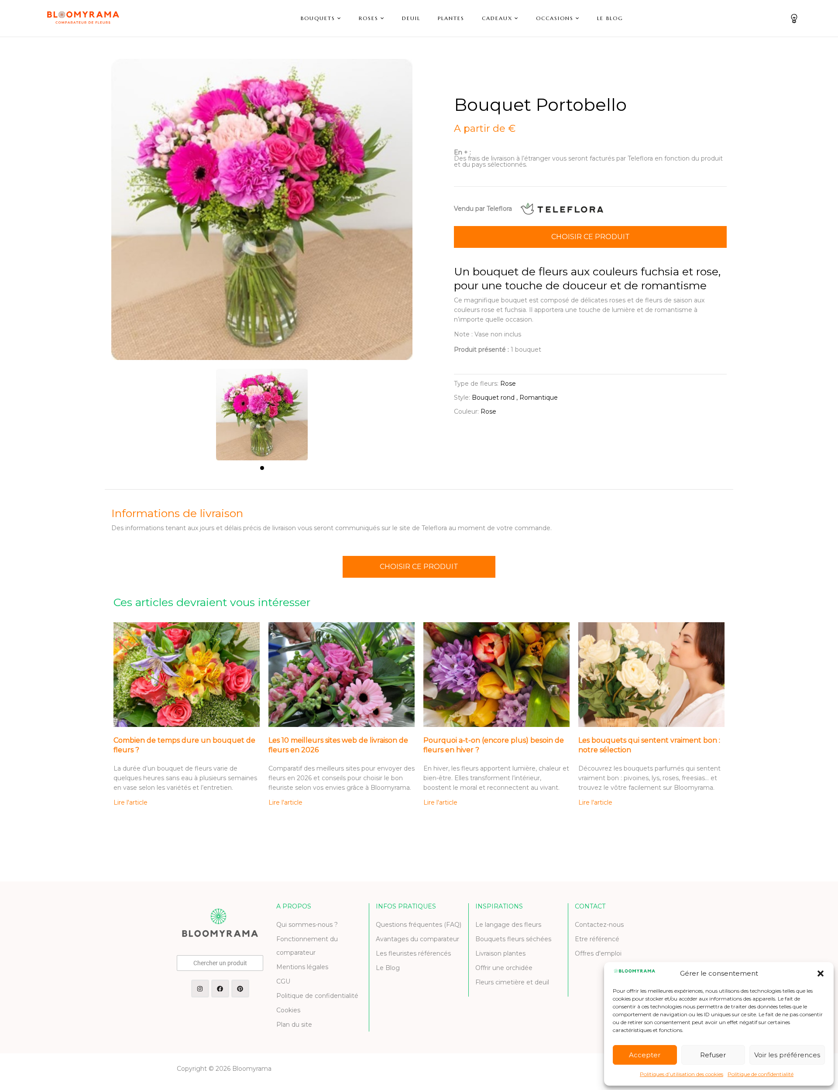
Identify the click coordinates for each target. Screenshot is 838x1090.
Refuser (713, 1055)
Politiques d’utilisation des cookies (681, 1074)
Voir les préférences (787, 1055)
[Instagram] (200, 988)
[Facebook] (220, 988)
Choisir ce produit (590, 237)
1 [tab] (262, 468)
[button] (820, 973)
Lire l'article (130, 802)
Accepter (644, 1055)
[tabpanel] (262, 410)
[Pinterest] (240, 988)
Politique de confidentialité (760, 1074)
